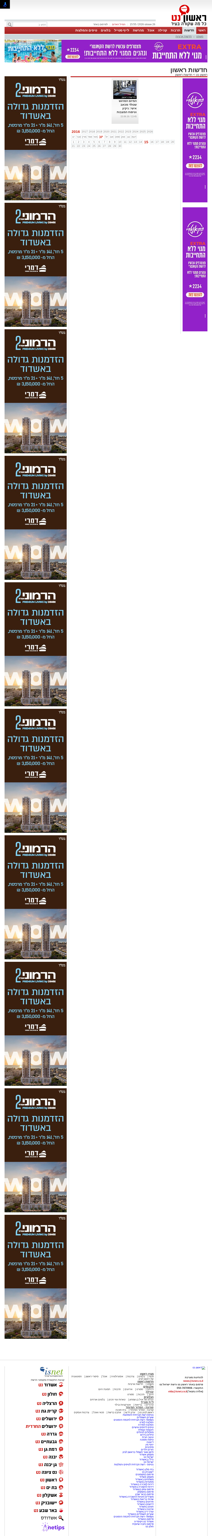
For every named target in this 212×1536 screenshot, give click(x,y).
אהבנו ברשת (114, 1412)
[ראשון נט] (199, 1367)
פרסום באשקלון (145, 1491)
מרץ (84, 136)
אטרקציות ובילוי (123, 1404)
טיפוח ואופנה (147, 1439)
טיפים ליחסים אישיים (142, 1427)
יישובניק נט (147, 1471)
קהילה (162, 30)
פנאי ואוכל (98, 1412)
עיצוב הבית (148, 1437)
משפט (199, 36)
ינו (73, 136)
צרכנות (130, 1376)
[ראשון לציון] (181, 26)
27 (104, 146)
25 (94, 146)
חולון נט (150, 1526)
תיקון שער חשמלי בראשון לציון (138, 1452)
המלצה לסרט (147, 1422)
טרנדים (150, 1404)
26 (99, 146)
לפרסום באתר (100, 24)
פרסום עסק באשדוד (143, 1489)
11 (125, 142)
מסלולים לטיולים (145, 1432)
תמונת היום (104, 1389)
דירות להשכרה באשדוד (141, 1486)
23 (83, 146)
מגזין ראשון (147, 1373)
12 (130, 142)
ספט (117, 136)
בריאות (138, 1404)
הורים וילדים (147, 1449)
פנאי (151, 1376)
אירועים (128, 1389)
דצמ (134, 136)
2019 (99, 131)
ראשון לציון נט (146, 1412)
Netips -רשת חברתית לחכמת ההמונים (134, 1419)
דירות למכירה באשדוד (142, 1484)
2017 (85, 131)
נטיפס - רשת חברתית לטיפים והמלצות (134, 1464)
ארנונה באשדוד (145, 1509)
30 (119, 146)
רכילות (150, 1389)
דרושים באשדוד (145, 1504)
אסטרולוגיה (117, 1376)
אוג (111, 136)
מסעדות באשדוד (145, 1481)
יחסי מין (150, 1444)
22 (78, 146)
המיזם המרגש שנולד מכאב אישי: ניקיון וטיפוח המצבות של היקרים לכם (127, 108)
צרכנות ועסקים (81, 1412)
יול (106, 136)
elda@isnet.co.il (177, 1391)
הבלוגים (149, 1397)
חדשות (189, 30)
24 (88, 146)
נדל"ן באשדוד (146, 1459)
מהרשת (138, 30)
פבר (79, 136)
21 (73, 146)
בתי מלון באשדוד (145, 1469)
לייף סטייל (121, 30)
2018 (92, 131)
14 (140, 142)
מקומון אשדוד (146, 1454)
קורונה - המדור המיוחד (140, 1407)
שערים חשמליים (145, 1417)
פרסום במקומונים (145, 1474)
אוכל (151, 30)
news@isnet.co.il (193, 1381)
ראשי (202, 30)
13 (135, 142)
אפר (90, 136)
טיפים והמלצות (86, 30)
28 (109, 146)
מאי (96, 136)
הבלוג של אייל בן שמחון (141, 1399)
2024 (135, 131)
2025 (143, 131)
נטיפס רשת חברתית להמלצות (138, 1414)
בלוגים (106, 30)
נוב (128, 136)
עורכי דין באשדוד (145, 1511)
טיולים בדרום (147, 1434)
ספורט (139, 1389)
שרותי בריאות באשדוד (142, 1499)
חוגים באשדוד (146, 1506)
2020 (106, 131)
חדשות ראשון (183, 74)
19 (167, 142)
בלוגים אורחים (97, 1399)
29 (114, 146)
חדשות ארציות (184, 36)
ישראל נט (148, 1457)
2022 (121, 131)
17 (157, 142)
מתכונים (149, 1447)
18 (162, 142)
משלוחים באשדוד (144, 1479)
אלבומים (148, 1386)
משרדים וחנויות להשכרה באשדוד (136, 1496)
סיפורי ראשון (92, 1376)
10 (119, 142)
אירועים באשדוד (145, 1501)
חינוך (151, 1394)
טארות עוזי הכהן (117, 1399)
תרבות (175, 30)
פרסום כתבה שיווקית (143, 1524)
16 (152, 142)
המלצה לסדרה (145, 1424)
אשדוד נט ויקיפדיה (144, 1521)
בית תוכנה (121, 1409)
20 (172, 142)
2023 (128, 131)
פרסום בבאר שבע (144, 1494)
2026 (150, 131)
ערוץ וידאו (130, 1412)
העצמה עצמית (146, 1429)
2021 (114, 131)
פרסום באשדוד (145, 1519)
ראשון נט (201, 74)
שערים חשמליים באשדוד (141, 1514)
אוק (123, 136)
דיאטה (150, 1442)
